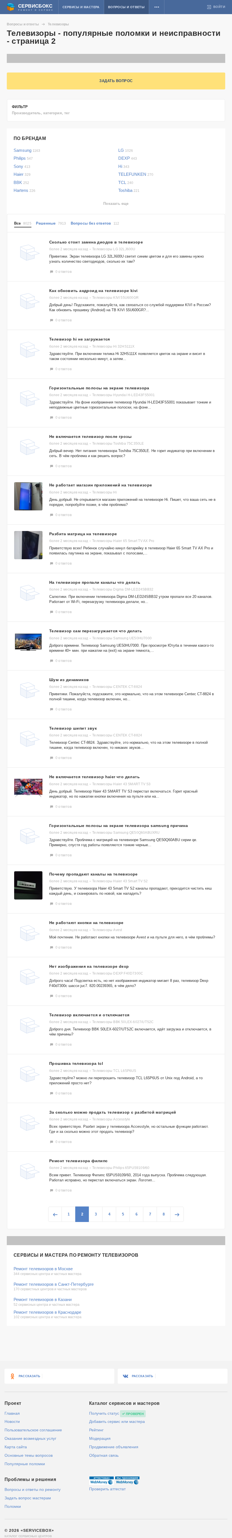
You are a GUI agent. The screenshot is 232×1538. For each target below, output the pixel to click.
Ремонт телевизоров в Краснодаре (47, 1312)
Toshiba (128, 190)
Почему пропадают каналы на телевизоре (93, 874)
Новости (12, 1421)
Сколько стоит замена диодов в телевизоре (96, 242)
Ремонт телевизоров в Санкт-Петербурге (54, 1284)
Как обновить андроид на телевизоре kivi (93, 290)
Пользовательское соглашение (33, 1430)
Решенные (51, 223)
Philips (23, 158)
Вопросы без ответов (95, 223)
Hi (123, 166)
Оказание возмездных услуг (30, 1438)
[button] (156, 7)
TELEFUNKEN (135, 174)
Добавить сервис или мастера (117, 1421)
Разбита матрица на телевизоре (83, 534)
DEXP (127, 158)
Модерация (100, 1438)
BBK (21, 182)
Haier (22, 174)
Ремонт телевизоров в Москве (43, 1268)
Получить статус (104, 1413)
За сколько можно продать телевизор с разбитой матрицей (112, 1112)
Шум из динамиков (69, 679)
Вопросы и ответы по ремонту (33, 1489)
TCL (125, 182)
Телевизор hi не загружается (79, 339)
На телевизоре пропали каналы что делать (95, 582)
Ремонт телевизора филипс (78, 1161)
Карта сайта (16, 1447)
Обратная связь (104, 1455)
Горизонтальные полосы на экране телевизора (99, 388)
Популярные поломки (25, 1464)
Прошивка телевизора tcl (76, 1063)
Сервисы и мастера (81, 7)
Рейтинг (96, 1430)
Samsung (27, 150)
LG (125, 150)
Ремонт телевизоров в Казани (43, 1299)
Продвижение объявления (113, 1447)
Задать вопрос (116, 81)
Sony (22, 166)
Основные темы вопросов (29, 1455)
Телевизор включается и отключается (89, 1015)
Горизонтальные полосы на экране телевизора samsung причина (118, 825)
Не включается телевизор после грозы (90, 436)
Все (22, 223)
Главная (12, 1413)
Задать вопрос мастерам (28, 1498)
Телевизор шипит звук (73, 728)
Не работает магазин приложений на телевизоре (100, 485)
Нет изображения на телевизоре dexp (89, 966)
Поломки (13, 1506)
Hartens (24, 190)
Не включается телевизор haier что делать (94, 777)
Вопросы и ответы (126, 7)
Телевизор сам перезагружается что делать (95, 631)
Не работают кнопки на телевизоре (86, 922)
